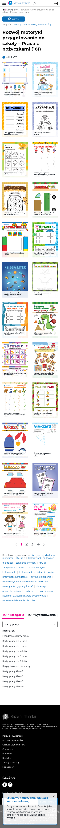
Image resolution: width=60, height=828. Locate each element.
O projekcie (7, 749)
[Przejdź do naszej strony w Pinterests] (10, 784)
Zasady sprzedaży (10, 762)
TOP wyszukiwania (41, 615)
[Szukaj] (34, 3)
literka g (20, 558)
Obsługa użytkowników (13, 745)
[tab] (14, 616)
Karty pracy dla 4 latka (15, 651)
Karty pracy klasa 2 (13, 676)
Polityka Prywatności (12, 736)
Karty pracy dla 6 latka (15, 661)
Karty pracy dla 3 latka (14, 646)
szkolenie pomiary (26, 562)
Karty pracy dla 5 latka (14, 656)
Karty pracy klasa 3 (13, 681)
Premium (7, 753)
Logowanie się (56, 3)
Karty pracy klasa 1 (12, 671)
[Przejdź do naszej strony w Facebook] (4, 784)
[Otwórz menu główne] (4, 3)
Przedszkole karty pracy (15, 636)
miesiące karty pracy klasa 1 (17, 586)
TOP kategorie (13, 615)
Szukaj (16, 19)
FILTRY (11, 57)
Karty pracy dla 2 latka (14, 641)
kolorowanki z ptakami (32, 572)
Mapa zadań (8, 767)
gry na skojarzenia (41, 576)
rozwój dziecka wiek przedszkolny (32, 24)
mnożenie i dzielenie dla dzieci (19, 600)
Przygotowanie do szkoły (16, 666)
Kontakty (6, 758)
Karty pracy (8, 631)
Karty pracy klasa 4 (13, 686)
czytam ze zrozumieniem (39, 591)
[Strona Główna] (20, 3)
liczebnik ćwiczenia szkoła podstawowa (24, 595)
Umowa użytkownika (12, 740)
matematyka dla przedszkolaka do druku (25, 581)
